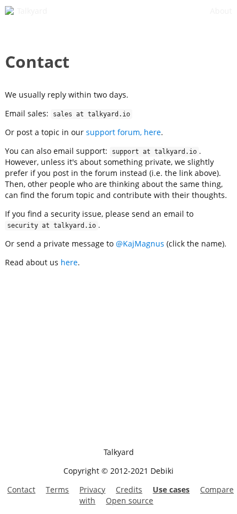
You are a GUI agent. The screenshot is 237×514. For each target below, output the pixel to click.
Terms (57, 489)
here (69, 262)
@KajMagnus (140, 243)
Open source (129, 500)
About (221, 11)
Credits (129, 489)
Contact (21, 489)
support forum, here (123, 132)
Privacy (92, 489)
